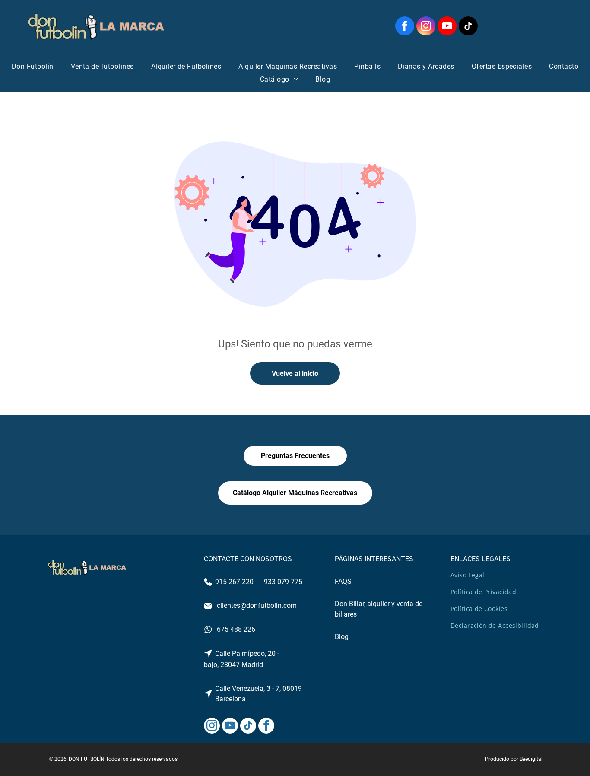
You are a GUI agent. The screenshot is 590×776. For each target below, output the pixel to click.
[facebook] (404, 27)
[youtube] (447, 27)
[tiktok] (468, 27)
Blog (342, 637)
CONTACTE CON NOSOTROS (248, 559)
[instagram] (425, 27)
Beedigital (531, 759)
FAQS (343, 581)
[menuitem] (32, 66)
